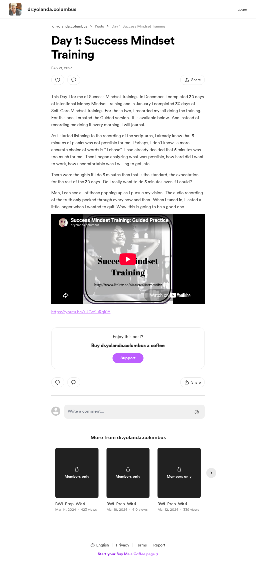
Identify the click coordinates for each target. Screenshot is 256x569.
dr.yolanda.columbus (52, 9)
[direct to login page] (134, 412)
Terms (141, 545)
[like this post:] (57, 80)
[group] (76, 480)
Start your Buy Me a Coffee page (126, 554)
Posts (99, 26)
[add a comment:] (73, 80)
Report (159, 545)
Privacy (122, 545)
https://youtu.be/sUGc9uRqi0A (80, 311)
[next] (211, 473)
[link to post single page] (76, 480)
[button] (99, 545)
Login (242, 9)
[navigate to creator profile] (15, 9)
